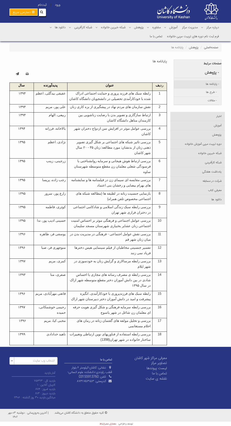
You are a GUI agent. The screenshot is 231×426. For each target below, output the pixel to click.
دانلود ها (60, 27)
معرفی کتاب (215, 190)
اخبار (219, 116)
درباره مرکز (212, 27)
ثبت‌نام (42, 5)
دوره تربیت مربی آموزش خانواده (203, 144)
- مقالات (212, 100)
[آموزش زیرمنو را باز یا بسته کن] (165, 27)
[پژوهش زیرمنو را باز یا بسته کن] (130, 27)
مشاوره (156, 27)
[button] (23, 12)
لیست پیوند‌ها (157, 368)
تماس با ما (156, 36)
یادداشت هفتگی (212, 171)
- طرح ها (211, 92)
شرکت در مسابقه (212, 181)
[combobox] (33, 361)
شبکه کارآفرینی (83, 27)
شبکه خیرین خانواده (113, 27)
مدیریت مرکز (190, 27)
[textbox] (35, 361)
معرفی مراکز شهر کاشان (150, 358)
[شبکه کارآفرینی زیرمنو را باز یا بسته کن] (70, 27)
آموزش (173, 27)
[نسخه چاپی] (27, 74)
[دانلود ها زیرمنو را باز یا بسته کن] (51, 27)
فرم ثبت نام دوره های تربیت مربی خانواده (193, 36)
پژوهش (139, 27)
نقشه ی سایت (156, 379)
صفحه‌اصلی (211, 47)
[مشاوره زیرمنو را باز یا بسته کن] (148, 27)
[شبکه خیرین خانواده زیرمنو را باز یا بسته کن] (97, 27)
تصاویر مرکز (159, 363)
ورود (57, 5)
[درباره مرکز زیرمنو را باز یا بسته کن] (202, 27)
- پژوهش (212, 72)
